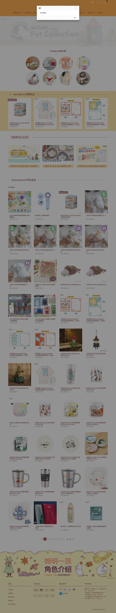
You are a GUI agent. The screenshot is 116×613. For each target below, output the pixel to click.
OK (75, 18)
